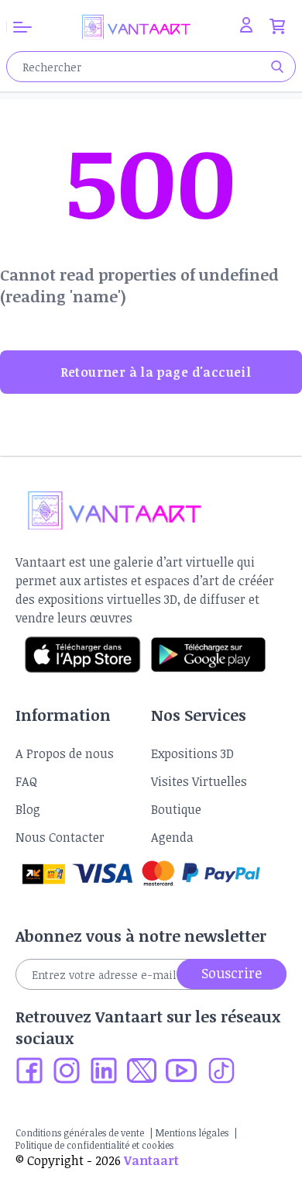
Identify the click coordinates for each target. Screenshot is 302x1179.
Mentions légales (192, 1132)
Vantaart (151, 1160)
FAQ (26, 781)
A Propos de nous (64, 753)
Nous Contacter (60, 837)
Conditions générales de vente (79, 1132)
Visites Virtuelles (199, 781)
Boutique (176, 809)
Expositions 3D (192, 753)
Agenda (172, 837)
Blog (27, 809)
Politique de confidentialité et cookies (94, 1145)
